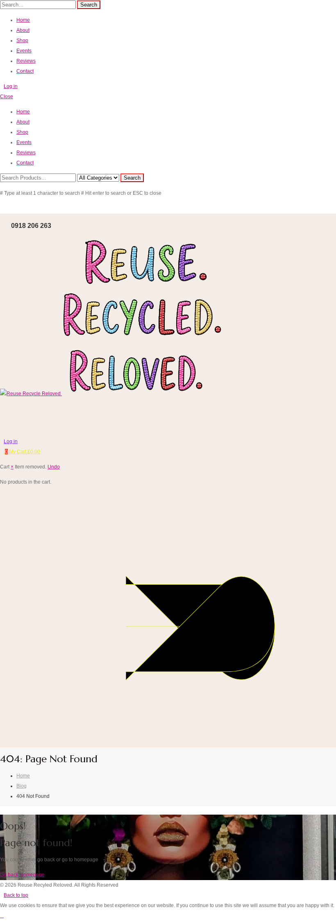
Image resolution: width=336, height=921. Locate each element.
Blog (21, 786)
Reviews (26, 61)
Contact (25, 71)
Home (23, 20)
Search (88, 5)
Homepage (32, 875)
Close (6, 96)
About (23, 30)
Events (24, 51)
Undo (54, 467)
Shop (22, 40)
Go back (9, 875)
